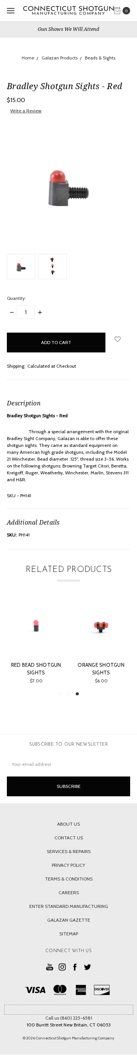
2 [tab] (68, 693)
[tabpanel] (43, 642)
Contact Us (68, 837)
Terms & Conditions (68, 879)
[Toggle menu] (10, 10)
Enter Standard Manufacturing (68, 906)
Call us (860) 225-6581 (68, 1018)
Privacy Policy (68, 865)
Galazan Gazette (68, 920)
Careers (69, 892)
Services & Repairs (69, 851)
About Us (68, 824)
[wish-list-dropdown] (117, 339)
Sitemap (68, 934)
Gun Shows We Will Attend (68, 29)
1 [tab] (59, 693)
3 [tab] (77, 693)
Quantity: (16, 298)
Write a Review (25, 111)
